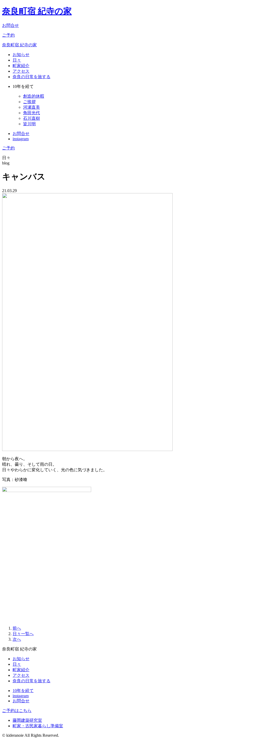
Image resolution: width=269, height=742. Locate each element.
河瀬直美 (31, 107)
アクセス (21, 71)
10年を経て (23, 690)
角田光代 (31, 113)
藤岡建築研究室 (27, 720)
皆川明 (29, 124)
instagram (21, 139)
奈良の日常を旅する (31, 76)
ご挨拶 (29, 101)
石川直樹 (31, 118)
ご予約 (8, 35)
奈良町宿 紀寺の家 (37, 11)
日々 (17, 60)
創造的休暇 (33, 96)
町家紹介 (21, 65)
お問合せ (10, 25)
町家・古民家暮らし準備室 (38, 726)
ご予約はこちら (17, 710)
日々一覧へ (23, 633)
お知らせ (21, 54)
